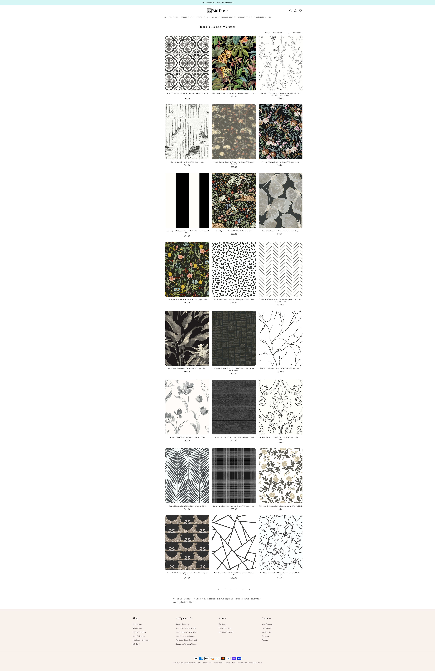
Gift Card (136, 644)
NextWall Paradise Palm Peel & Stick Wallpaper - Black (187, 506)
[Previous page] (218, 589)
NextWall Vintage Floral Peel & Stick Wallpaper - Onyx (280, 162)
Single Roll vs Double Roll (186, 628)
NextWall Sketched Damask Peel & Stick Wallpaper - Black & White (280, 438)
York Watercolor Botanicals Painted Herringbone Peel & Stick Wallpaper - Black (280, 300)
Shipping (265, 636)
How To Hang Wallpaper (185, 636)
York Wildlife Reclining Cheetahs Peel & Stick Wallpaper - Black (187, 574)
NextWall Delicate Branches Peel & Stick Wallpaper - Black (280, 368)
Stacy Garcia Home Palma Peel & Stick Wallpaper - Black (187, 368)
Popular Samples (139, 632)
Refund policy (207, 662)
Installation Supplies (140, 640)
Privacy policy (218, 662)
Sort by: (268, 32)
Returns (265, 640)
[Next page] (249, 589)
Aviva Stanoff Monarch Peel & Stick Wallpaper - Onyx (280, 231)
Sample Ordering (182, 624)
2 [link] (230, 589)
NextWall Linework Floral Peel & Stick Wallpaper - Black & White (280, 574)
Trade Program (225, 628)
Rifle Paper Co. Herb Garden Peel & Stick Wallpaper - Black (187, 299)
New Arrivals (137, 628)
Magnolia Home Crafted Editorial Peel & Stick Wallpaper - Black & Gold (234, 369)
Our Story (222, 624)
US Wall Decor (183, 662)
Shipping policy (242, 662)
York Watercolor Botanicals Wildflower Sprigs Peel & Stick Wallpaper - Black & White (281, 94)
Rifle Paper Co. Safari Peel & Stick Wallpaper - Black (234, 231)
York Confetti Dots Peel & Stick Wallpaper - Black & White (234, 299)
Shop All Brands (139, 636)
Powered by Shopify (194, 662)
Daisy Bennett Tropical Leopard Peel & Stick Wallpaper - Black (234, 93)
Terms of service (230, 662)
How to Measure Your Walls (186, 632)
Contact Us (266, 632)
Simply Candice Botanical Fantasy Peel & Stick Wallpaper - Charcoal (234, 163)
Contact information (255, 662)
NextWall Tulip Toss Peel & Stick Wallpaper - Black (187, 437)
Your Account (267, 624)
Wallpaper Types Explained (186, 640)
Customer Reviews (226, 632)
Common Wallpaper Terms (186, 644)
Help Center (266, 628)
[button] (185, 17)
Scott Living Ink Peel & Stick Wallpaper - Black (187, 162)
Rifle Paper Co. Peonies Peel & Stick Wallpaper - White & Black (280, 506)
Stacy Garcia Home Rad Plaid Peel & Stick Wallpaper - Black (234, 506)
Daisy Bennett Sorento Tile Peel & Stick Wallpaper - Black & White (187, 94)
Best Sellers (137, 624)
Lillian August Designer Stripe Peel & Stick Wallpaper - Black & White (187, 232)
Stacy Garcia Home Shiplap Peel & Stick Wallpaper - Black (234, 437)
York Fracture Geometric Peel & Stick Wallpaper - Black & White (234, 574)
